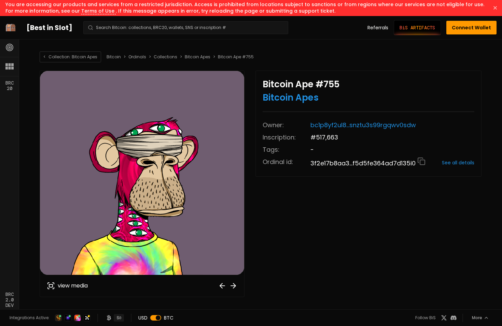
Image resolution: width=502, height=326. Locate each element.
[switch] (155, 318)
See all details (458, 162)
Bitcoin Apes (197, 57)
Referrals (377, 27)
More (477, 318)
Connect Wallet (471, 27)
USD (143, 317)
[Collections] (9, 66)
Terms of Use (98, 11)
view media (73, 286)
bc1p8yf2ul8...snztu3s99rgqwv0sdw (363, 125)
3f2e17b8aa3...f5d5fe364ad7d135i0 (363, 163)
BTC (168, 317)
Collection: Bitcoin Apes (70, 57)
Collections (165, 57)
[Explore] (9, 47)
